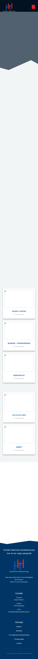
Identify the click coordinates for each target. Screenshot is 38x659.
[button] (33, 7)
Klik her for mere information (19, 582)
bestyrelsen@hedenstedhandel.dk (19, 612)
